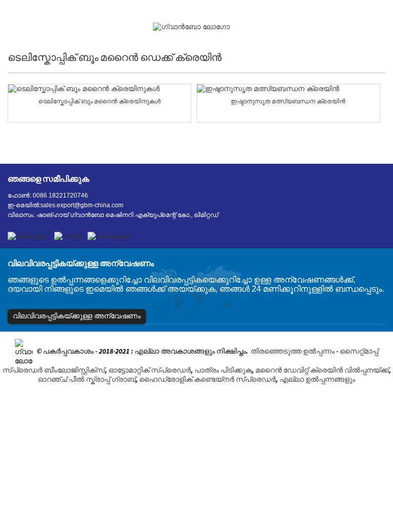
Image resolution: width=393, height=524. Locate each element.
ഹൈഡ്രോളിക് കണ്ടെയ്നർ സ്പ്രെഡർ (207, 379)
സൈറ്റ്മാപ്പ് (359, 351)
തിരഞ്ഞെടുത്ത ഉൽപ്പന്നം (293, 351)
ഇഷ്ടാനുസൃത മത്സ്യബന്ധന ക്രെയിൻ (288, 101)
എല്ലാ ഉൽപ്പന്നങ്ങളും (317, 379)
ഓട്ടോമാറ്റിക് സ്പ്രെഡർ (149, 370)
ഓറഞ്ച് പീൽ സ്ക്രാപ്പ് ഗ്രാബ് (87, 379)
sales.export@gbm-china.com (81, 205)
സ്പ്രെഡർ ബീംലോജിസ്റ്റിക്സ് (54, 370)
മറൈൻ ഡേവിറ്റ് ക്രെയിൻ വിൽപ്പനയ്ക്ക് (322, 370)
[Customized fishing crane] (288, 88)
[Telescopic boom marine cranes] (99, 88)
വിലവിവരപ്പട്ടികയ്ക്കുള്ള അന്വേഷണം (77, 316)
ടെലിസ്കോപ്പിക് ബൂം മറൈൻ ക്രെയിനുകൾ (99, 101)
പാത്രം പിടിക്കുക (223, 370)
